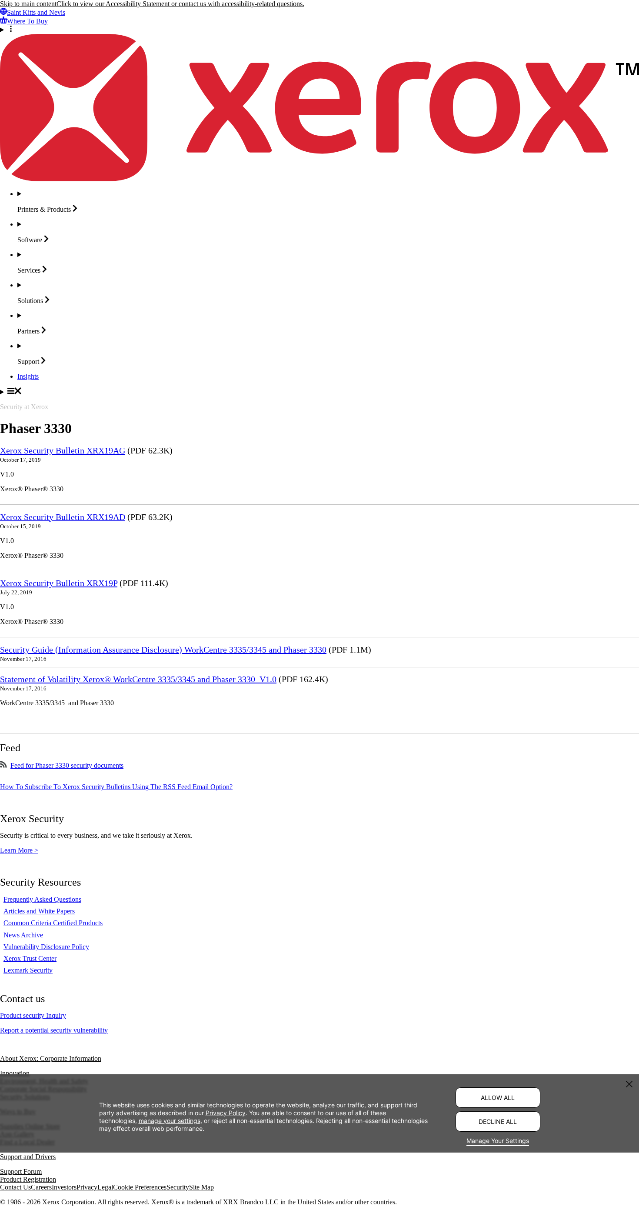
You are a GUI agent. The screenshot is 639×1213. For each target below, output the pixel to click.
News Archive (23, 935)
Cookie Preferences (139, 1187)
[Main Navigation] (319, 391)
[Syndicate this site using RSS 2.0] (3, 765)
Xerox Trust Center (30, 958)
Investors (64, 1187)
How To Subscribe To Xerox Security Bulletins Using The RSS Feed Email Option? (116, 786)
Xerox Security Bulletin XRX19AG (62, 450)
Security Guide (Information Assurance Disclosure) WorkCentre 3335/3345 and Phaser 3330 (163, 649)
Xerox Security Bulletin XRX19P (58, 583)
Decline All (498, 1121)
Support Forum (21, 1171)
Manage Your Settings (497, 1140)
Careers (41, 1187)
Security (177, 1187)
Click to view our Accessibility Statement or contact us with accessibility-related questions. (180, 3)
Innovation (15, 1073)
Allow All (498, 1097)
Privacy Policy (226, 1112)
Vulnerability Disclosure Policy (46, 946)
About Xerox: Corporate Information (50, 1058)
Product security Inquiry (33, 1015)
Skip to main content (28, 3)
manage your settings (169, 1120)
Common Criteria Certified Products (53, 922)
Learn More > (19, 850)
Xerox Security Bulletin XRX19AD (62, 517)
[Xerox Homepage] (319, 179)
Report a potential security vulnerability (54, 1030)
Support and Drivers (28, 1156)
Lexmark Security (28, 970)
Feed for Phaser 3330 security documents (66, 765)
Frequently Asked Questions (42, 899)
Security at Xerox (24, 406)
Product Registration (28, 1179)
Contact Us (15, 1187)
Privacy (87, 1187)
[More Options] (319, 29)
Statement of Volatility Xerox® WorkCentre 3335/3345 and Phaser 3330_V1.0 (138, 679)
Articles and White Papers (39, 911)
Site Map (201, 1187)
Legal (105, 1187)
